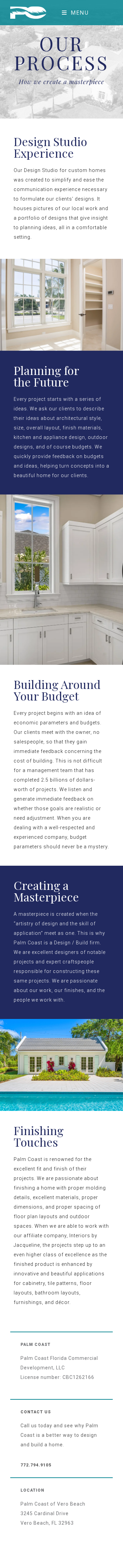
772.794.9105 (35, 1465)
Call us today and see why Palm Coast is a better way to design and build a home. (59, 1435)
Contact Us (35, 1412)
